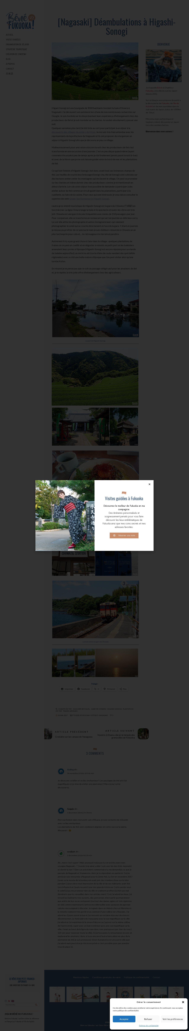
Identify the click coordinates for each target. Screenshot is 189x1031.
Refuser (148, 1019)
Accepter (124, 1019)
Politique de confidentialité (148, 1026)
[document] (94, 515)
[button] (183, 1002)
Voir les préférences (173, 1019)
